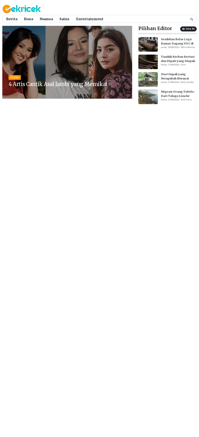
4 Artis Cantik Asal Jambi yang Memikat (58, 84)
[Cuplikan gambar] (148, 44)
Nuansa (46, 19)
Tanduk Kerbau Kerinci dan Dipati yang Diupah (178, 59)
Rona (28, 19)
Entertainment (89, 19)
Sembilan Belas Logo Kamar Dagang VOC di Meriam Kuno (177, 41)
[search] (191, 19)
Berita (11, 19)
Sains (64, 19)
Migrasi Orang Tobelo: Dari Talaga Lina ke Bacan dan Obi (178, 94)
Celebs (14, 77)
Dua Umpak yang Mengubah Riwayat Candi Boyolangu (175, 76)
